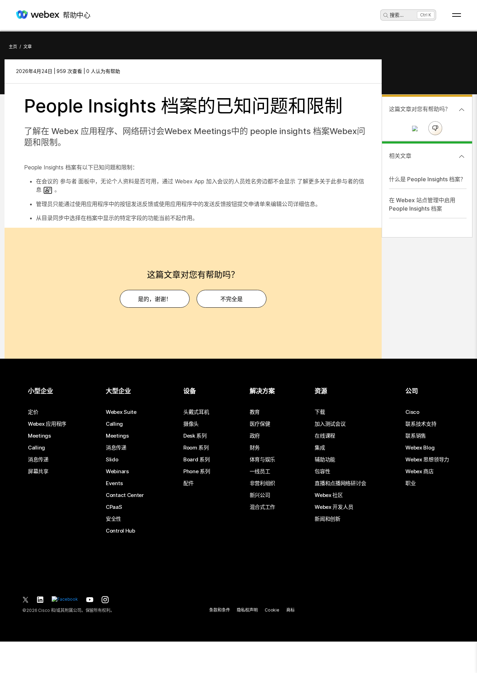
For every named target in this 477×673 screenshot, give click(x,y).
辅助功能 (325, 459)
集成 (320, 447)
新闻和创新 (327, 519)
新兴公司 (260, 495)
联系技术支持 (420, 424)
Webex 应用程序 (47, 424)
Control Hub (120, 530)
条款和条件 (219, 610)
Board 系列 (196, 459)
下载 (320, 412)
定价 (33, 412)
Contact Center (125, 495)
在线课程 (325, 435)
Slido (112, 459)
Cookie (272, 610)
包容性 (322, 471)
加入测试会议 (330, 424)
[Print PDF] (363, 71)
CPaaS (114, 507)
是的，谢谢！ (154, 298)
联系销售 (415, 435)
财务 (255, 447)
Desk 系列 (195, 435)
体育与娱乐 (263, 459)
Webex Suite (121, 412)
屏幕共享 (38, 471)
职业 (410, 483)
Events (114, 483)
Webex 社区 (329, 495)
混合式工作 (263, 507)
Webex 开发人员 (334, 507)
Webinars (117, 471)
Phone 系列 (196, 471)
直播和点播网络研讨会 (340, 483)
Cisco (412, 412)
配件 (188, 483)
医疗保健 (260, 424)
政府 (255, 435)
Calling (36, 447)
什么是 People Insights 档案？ (427, 179)
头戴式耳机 (196, 412)
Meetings (39, 435)
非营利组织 (263, 483)
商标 (290, 610)
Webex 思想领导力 (427, 459)
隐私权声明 (247, 610)
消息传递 (38, 459)
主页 (13, 46)
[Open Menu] (456, 15)
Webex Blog (419, 447)
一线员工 (260, 471)
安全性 (113, 519)
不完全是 (231, 298)
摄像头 (191, 424)
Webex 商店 (419, 471)
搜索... (397, 15)
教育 (255, 412)
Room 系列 (196, 447)
